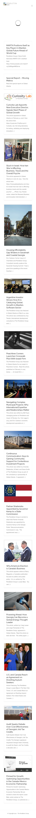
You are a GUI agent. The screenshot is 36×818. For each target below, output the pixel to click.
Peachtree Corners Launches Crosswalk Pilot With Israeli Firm (16, 356)
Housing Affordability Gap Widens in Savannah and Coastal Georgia (17, 252)
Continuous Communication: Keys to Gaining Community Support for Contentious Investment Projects (17, 458)
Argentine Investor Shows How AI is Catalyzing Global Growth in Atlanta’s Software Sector (14, 302)
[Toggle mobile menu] (32, 6)
